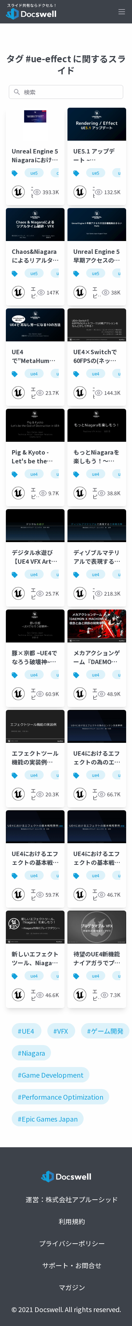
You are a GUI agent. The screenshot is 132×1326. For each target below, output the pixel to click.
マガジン (72, 1287)
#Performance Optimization (60, 1096)
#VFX (60, 1031)
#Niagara (31, 1053)
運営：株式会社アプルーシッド (72, 1199)
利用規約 (72, 1221)
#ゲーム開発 (105, 1031)
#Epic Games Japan (48, 1118)
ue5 (34, 173)
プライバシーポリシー (72, 1243)
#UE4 (26, 1031)
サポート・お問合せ (72, 1265)
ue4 (34, 373)
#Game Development (51, 1074)
